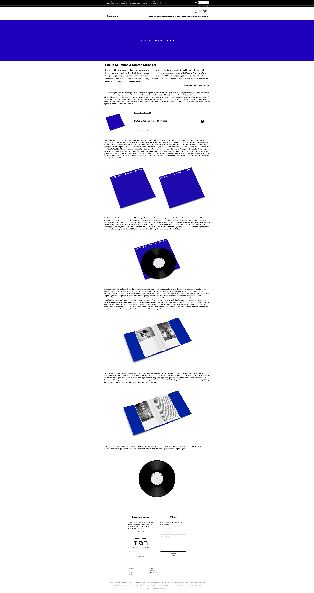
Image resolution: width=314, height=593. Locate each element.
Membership (152, 568)
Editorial (195, 16)
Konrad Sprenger (159, 121)
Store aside (152, 570)
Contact (131, 574)
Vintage (204, 16)
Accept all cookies (203, 3)
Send (173, 555)
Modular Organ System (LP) (142, 113)
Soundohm (112, 16)
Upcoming (176, 16)
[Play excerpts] (136, 130)
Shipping (131, 568)
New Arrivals (155, 16)
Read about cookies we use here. (159, 3)
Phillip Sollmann (142, 121)
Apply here (141, 531)
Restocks (186, 16)
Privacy (131, 572)
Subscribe (140, 557)
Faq (130, 570)
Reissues (166, 16)
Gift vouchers (153, 572)
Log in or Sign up (203, 6)
